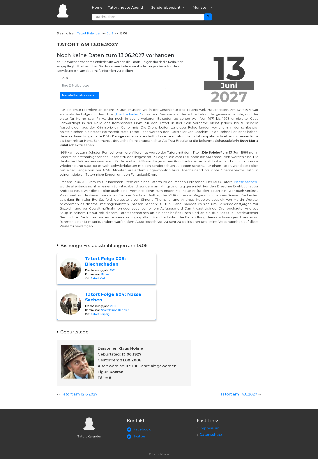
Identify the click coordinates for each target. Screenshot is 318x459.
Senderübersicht (166, 8)
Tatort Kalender (88, 33)
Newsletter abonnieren (79, 95)
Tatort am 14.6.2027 (238, 394)
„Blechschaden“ (128, 114)
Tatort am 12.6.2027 (79, 394)
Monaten (201, 8)
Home (97, 8)
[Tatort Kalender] (63, 10)
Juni (110, 33)
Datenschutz (210, 435)
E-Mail (64, 78)
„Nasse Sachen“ (245, 182)
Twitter (139, 436)
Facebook (142, 429)
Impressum (209, 428)
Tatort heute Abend (125, 8)
